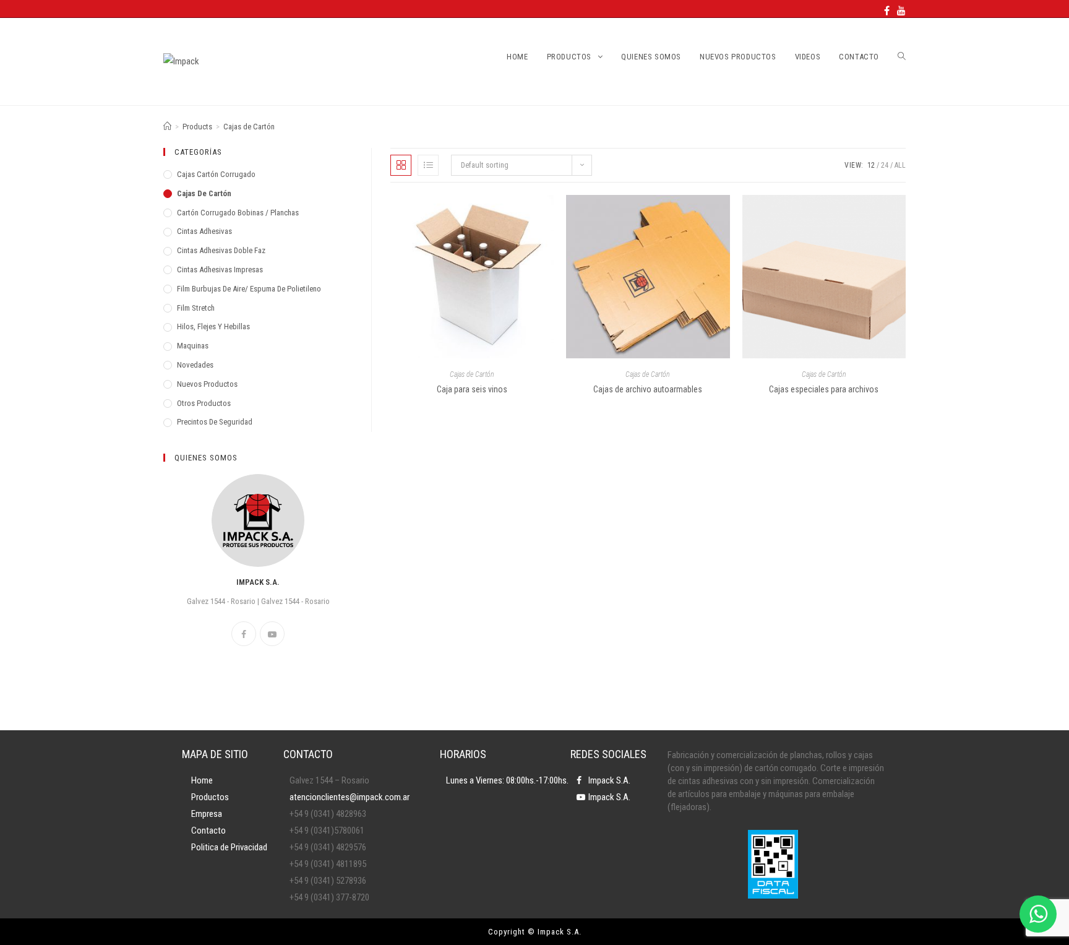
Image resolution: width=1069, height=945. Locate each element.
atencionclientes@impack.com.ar (350, 797)
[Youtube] (899, 11)
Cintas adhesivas (204, 231)
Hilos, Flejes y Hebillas (213, 326)
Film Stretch (196, 308)
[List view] (428, 165)
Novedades (195, 364)
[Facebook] (886, 11)
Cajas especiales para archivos (823, 389)
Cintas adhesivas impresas (220, 269)
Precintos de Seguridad (214, 421)
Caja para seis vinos (472, 389)
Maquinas (192, 345)
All (900, 165)
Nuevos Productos (207, 384)
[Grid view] (400, 165)
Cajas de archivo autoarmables (647, 389)
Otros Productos (204, 403)
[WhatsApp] (1038, 914)
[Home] (167, 126)
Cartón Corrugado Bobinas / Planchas (238, 212)
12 (871, 165)
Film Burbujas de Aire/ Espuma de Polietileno (249, 288)
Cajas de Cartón (472, 374)
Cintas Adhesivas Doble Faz (221, 250)
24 (884, 165)
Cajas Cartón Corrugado (216, 174)
